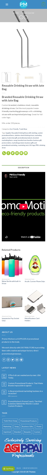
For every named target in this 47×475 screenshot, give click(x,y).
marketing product (18, 143)
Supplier (8, 133)
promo (39, 426)
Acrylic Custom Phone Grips (35, 281)
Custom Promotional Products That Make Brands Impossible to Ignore (25, 384)
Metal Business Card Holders (32, 319)
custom (37, 432)
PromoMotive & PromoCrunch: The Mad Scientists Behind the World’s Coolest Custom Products (25, 403)
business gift (37, 140)
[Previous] (5, 48)
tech (27, 145)
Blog (19, 468)
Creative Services (30, 468)
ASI (30, 145)
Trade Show (27, 13)
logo (33, 145)
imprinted (7, 432)
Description (23, 168)
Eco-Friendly (14, 129)
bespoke (27, 432)
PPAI (37, 145)
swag (15, 140)
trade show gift (12, 138)
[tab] (23, 167)
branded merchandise (25, 140)
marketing (21, 145)
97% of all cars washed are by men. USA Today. (24, 376)
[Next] (41, 48)
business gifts (27, 426)
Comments (12, 396)
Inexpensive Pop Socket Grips (10, 319)
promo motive (6, 143)
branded (17, 432)
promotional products (25, 138)
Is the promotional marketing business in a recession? (25, 392)
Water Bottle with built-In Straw (11, 282)
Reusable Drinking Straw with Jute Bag (24, 133)
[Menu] (6, 4)
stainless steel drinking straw (24, 135)
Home (16, 13)
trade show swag (10, 421)
